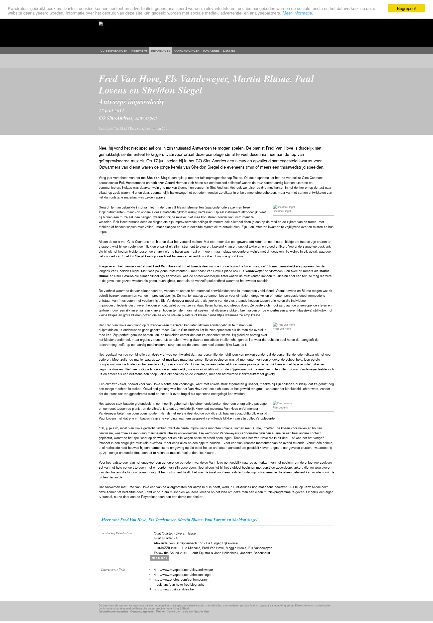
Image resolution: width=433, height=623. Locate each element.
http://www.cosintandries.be (174, 589)
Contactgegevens (142, 611)
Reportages (160, 50)
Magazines (211, 50)
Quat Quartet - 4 (165, 538)
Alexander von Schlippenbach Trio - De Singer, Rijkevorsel (196, 543)
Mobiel (160, 611)
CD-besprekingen (113, 50)
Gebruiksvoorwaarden (113, 611)
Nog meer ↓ (159, 558)
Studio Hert (201, 611)
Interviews (139, 50)
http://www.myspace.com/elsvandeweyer (183, 569)
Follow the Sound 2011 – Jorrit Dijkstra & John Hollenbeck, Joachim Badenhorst (212, 552)
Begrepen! (406, 8)
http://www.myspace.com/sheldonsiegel (182, 574)
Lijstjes (229, 50)
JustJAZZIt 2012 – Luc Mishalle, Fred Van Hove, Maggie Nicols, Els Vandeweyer (213, 547)
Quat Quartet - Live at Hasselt (175, 533)
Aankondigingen (186, 50)
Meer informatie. (298, 13)
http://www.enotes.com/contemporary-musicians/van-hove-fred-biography (181, 582)
